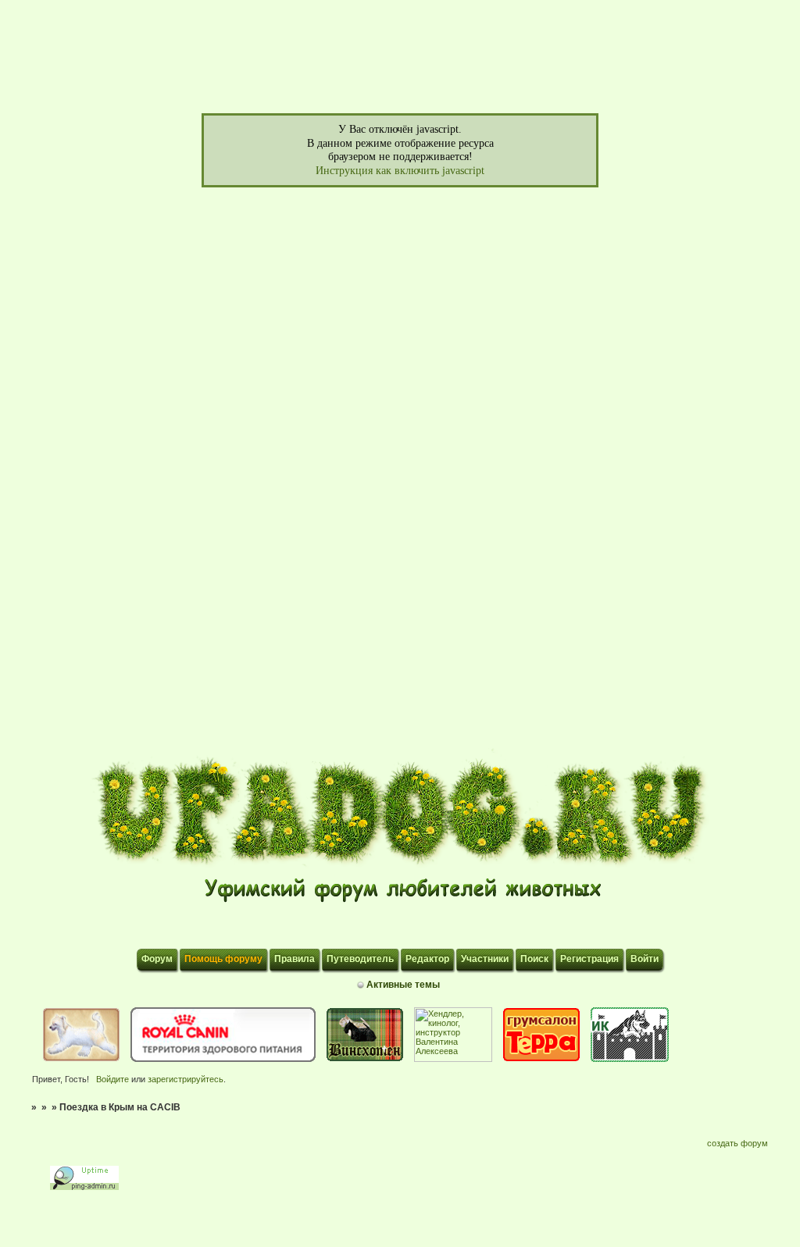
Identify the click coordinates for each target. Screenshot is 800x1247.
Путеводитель (360, 958)
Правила (294, 958)
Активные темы (403, 984)
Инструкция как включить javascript (400, 170)
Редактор (427, 958)
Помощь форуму (223, 958)
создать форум (737, 1143)
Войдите (112, 1079)
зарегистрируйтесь (185, 1079)
